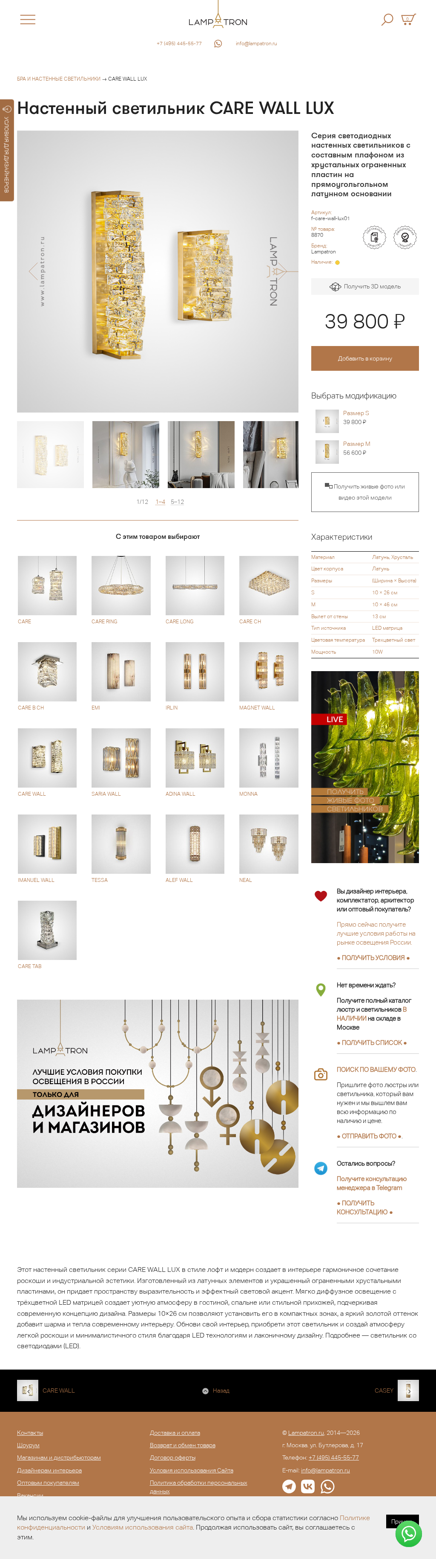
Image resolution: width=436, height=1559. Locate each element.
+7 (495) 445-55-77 (179, 44)
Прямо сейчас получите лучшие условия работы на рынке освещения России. (376, 933)
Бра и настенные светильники (58, 79)
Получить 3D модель (371, 286)
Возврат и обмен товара (182, 1445)
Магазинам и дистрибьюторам (59, 1457)
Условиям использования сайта (142, 1527)
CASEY (384, 1390)
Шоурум (28, 1445)
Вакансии (30, 1495)
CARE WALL (59, 1390)
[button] (33, 271)
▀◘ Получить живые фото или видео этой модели (365, 492)
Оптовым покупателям (48, 1482)
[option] (157, 272)
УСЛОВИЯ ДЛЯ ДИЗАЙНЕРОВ (6, 155)
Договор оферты (172, 1457)
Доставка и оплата (175, 1432)
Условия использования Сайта (191, 1470)
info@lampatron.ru (256, 44)
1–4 (160, 502)
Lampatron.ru (306, 1432)
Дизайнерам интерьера (49, 1470)
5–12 (177, 502)
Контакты (30, 1432)
